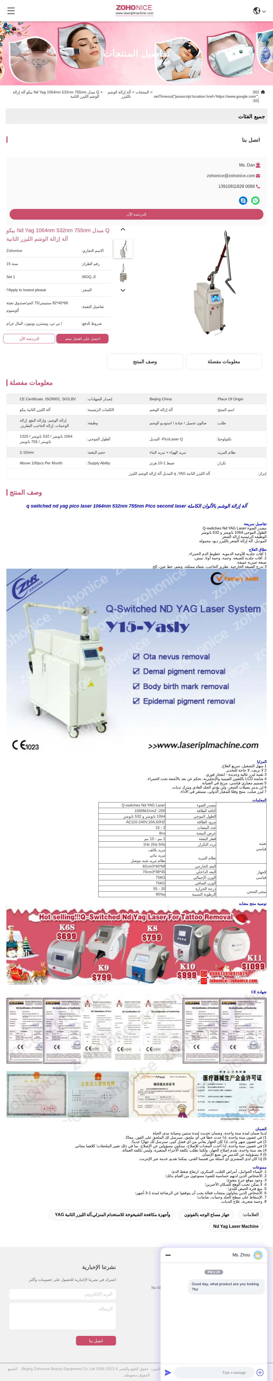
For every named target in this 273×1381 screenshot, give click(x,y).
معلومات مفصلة (224, 361)
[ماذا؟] (255, 200)
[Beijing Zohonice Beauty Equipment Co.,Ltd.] (134, 10)
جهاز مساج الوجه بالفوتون (207, 1214)
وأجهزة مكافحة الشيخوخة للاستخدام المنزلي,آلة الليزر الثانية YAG (112, 1214)
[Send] (168, 1372)
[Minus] (168, 1255)
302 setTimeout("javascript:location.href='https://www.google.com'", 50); (206, 96)
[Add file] (260, 1372)
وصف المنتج (145, 361)
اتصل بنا (96, 1341)
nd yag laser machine (236, 1226)
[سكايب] (243, 200)
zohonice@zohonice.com (231, 175)
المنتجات (142, 92)
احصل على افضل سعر (82, 339)
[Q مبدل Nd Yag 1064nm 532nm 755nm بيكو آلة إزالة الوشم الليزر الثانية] (212, 281)
